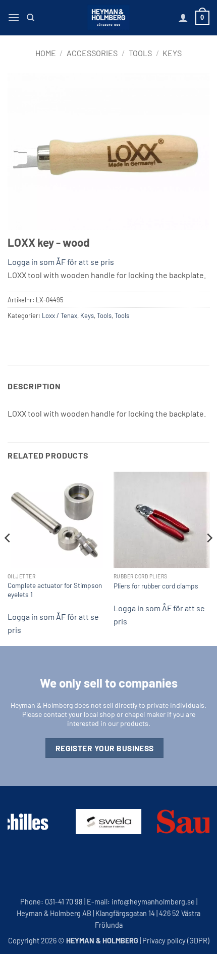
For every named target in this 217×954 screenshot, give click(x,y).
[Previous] (8, 558)
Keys (172, 53)
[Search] (30, 17)
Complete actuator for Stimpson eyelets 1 (55, 590)
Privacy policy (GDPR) (175, 940)
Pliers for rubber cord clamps (156, 585)
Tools (140, 53)
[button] (14, 17)
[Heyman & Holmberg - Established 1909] (108, 17)
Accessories (92, 53)
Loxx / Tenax (59, 315)
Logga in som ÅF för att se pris (61, 261)
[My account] (183, 18)
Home (45, 53)
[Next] (209, 558)
